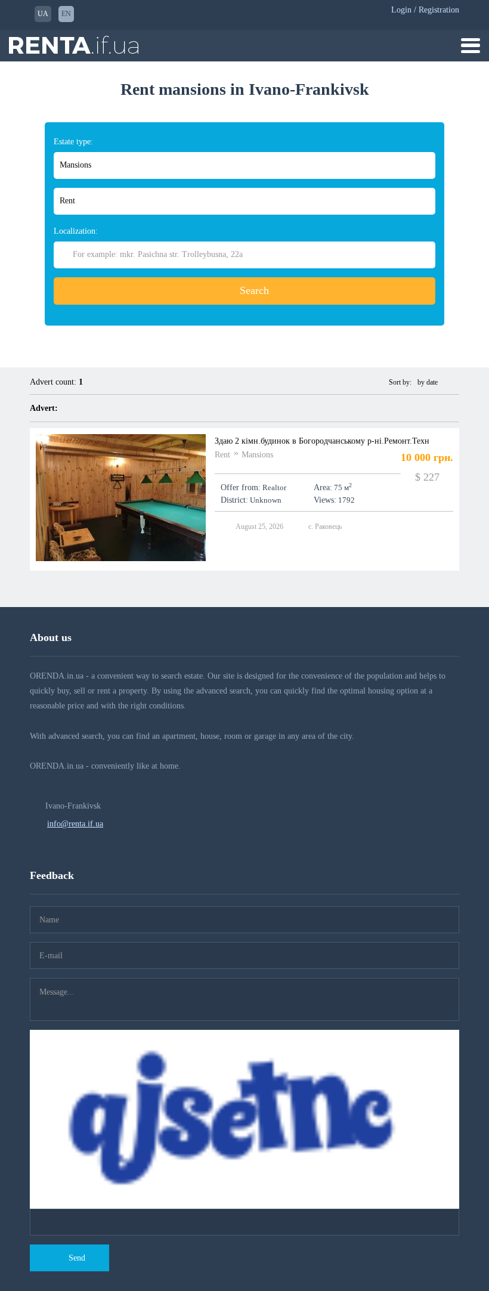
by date (428, 382)
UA (43, 14)
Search (254, 290)
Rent (222, 454)
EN (66, 14)
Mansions (257, 454)
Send (77, 1257)
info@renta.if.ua (75, 823)
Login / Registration (425, 9)
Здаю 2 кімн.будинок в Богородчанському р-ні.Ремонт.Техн (322, 440)
